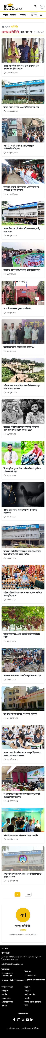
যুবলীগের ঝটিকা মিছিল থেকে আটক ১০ (19, 347)
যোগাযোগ (5, 991)
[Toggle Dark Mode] (42, 7)
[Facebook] (14, 1020)
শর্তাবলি (4, 1006)
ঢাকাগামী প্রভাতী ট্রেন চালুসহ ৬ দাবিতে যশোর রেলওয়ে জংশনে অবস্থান (21, 188)
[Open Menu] (41, 15)
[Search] (35, 6)
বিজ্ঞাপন (27, 987)
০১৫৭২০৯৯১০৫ (7, 973)
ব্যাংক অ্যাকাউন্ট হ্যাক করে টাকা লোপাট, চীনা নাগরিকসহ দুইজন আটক (21, 67)
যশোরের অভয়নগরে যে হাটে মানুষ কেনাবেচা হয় (22, 676)
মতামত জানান (6, 998)
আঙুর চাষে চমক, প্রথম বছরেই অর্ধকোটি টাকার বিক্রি (22, 635)
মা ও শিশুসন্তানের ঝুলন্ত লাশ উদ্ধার (17, 309)
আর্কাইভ (27, 998)
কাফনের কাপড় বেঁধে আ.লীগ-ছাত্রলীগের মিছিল (22, 270)
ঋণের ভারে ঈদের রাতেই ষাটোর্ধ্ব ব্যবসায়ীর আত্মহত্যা (20, 511)
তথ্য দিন (4, 995)
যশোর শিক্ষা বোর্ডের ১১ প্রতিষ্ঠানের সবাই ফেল (21, 107)
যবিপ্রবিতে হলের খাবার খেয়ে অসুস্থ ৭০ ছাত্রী (21, 836)
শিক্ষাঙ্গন (13, 15)
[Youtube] (27, 1020)
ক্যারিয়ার (27, 991)
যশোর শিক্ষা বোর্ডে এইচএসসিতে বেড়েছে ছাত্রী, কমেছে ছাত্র (22, 230)
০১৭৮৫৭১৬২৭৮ (7, 976)
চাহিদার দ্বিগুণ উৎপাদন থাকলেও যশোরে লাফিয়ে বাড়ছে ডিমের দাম (23, 594)
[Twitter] (23, 1020)
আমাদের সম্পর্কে (7, 987)
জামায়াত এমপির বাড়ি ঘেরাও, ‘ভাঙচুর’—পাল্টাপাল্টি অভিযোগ (20, 147)
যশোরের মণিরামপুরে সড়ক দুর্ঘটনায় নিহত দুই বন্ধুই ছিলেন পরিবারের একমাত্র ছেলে (21, 428)
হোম (6, 27)
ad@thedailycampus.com (35, 980)
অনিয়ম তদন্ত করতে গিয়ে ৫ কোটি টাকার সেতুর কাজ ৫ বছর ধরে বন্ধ (22, 387)
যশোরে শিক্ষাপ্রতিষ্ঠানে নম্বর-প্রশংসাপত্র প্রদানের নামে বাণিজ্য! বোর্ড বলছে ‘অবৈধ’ (22, 552)
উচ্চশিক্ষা (23, 15)
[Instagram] (19, 1020)
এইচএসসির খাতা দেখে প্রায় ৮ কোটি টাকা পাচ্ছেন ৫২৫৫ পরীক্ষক (23, 875)
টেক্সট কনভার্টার (30, 995)
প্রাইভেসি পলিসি (7, 1002)
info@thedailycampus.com (12, 964)
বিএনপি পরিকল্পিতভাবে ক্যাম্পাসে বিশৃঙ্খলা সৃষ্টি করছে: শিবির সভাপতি (22, 795)
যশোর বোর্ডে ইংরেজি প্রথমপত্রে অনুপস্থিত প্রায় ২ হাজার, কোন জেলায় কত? (22, 754)
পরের (28, 894)
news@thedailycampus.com (13, 980)
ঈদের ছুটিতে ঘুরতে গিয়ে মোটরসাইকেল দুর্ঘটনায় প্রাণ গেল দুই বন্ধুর (22, 470)
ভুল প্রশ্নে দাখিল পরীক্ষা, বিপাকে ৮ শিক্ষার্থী (20, 714)
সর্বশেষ (5, 15)
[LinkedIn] (32, 1020)
